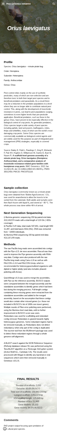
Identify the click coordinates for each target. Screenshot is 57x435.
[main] (28, 27)
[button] (3, 3)
